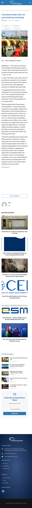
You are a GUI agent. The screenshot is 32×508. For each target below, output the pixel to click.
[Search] (29, 2)
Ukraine (17, 28)
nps (6, 20)
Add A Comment (14, 195)
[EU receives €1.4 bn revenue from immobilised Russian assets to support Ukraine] (15, 266)
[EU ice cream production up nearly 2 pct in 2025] (6, 359)
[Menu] (3, 2)
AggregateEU (5, 167)
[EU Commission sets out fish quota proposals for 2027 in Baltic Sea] (6, 366)
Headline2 (6, 28)
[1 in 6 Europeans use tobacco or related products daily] (6, 386)
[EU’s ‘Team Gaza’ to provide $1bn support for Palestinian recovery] (15, 331)
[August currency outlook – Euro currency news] (6, 379)
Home (3, 10)
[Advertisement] (13, 178)
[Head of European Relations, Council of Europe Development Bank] (15, 288)
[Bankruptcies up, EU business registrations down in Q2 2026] (15, 223)
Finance (17, 20)
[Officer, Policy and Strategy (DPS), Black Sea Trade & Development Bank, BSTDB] (15, 245)
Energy (6, 26)
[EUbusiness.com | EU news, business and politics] (16, 2)
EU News (15, 26)
